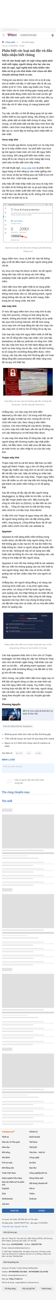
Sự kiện (42, 1211)
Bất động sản (8, 1168)
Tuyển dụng (46, 1288)
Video (32, 1193)
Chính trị (33, 1132)
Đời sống (6, 1152)
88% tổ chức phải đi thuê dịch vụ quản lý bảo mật (38, 712)
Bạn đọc (33, 1168)
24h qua (5, 1204)
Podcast (32, 1199)
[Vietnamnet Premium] (8, 1133)
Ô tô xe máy (7, 1162)
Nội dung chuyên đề (38, 1183)
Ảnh (4, 1193)
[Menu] (3, 35)
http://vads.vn (16, 1279)
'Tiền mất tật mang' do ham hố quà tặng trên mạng (29, 739)
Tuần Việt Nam (9, 1173)
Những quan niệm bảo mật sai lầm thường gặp (28, 734)
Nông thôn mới (36, 1178)
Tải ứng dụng (10, 1288)
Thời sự (5, 1137)
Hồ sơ (32, 1188)
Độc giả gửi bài (28, 1288)
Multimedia (7, 1199)
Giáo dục (6, 1147)
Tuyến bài (14, 1211)
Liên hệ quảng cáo (11, 1262)
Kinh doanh (34, 1137)
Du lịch (32, 1162)
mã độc (38, 753)
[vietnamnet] (12, 36)
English (5, 1188)
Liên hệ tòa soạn (10, 1232)
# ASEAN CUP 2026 (28, 35)
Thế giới (33, 1147)
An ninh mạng (28, 42)
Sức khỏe (6, 1157)
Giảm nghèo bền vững (12, 1178)
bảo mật (19, 753)
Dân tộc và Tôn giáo (11, 1142)
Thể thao (33, 1142)
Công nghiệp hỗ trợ (38, 1173)
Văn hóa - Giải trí (37, 1152)
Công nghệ (10, 42)
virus (29, 753)
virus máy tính (28, 168)
